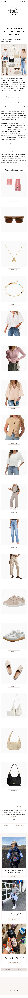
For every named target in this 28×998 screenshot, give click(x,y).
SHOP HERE (14, 200)
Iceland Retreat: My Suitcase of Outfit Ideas (14, 915)
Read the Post (14, 876)
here (15, 816)
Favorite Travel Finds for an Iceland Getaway (14, 871)
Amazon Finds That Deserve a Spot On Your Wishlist (14, 958)
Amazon (13, 25)
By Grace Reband (21, 25)
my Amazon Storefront (16, 806)
